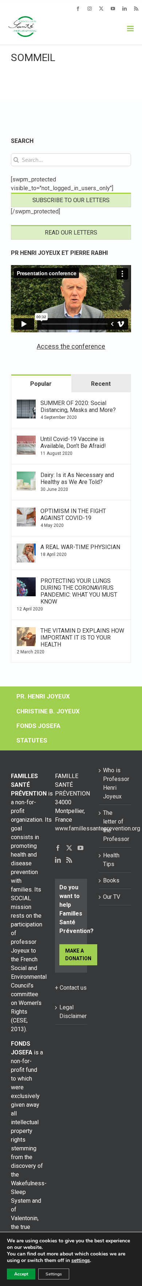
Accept (21, 1274)
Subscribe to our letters (71, 200)
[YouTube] (80, 848)
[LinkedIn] (58, 860)
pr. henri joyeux (43, 696)
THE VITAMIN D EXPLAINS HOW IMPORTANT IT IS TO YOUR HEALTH (82, 637)
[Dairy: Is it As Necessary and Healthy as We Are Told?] (26, 475)
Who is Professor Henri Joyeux (115, 783)
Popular (41, 383)
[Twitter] (69, 848)
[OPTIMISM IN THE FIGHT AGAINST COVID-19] (26, 511)
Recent (101, 383)
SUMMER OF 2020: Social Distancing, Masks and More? (78, 406)
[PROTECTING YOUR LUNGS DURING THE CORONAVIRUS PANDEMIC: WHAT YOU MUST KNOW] (26, 581)
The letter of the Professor (115, 825)
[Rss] (69, 860)
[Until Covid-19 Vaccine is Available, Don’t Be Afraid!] (26, 439)
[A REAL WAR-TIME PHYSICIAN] (26, 547)
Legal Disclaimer (71, 1011)
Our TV (111, 896)
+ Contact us (71, 987)
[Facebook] (58, 848)
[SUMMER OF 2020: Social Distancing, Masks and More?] (26, 403)
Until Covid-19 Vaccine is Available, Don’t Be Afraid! (73, 442)
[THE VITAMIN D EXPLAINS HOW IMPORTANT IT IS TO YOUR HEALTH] (26, 631)
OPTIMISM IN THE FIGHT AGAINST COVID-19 (73, 514)
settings (80, 1260)
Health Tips (111, 860)
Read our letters (71, 232)
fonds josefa (38, 725)
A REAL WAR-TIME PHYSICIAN (80, 547)
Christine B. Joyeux (48, 711)
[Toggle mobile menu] (131, 28)
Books (111, 880)
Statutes (31, 740)
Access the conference (71, 346)
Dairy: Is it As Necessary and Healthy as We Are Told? (77, 478)
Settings (54, 1274)
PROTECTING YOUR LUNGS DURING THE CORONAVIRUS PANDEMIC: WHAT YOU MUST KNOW (78, 591)
